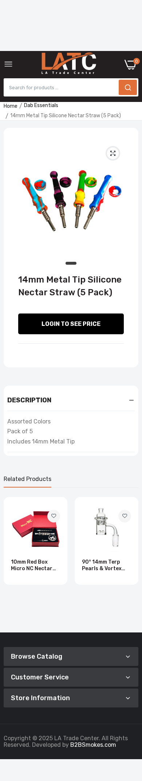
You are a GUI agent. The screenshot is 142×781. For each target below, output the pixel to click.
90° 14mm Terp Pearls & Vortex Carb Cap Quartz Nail (103, 565)
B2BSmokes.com (93, 744)
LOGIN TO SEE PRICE (71, 323)
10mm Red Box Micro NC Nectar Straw (31, 565)
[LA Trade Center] (69, 64)
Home (10, 106)
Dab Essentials (41, 105)
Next (129, 562)
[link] (53, 516)
